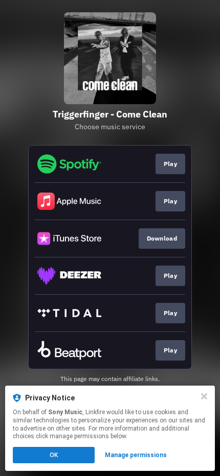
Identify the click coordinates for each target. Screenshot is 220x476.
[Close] (204, 396)
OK (54, 455)
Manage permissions (136, 455)
